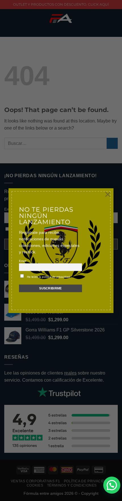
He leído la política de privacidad (48, 276)
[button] (111, 485)
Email (22, 261)
